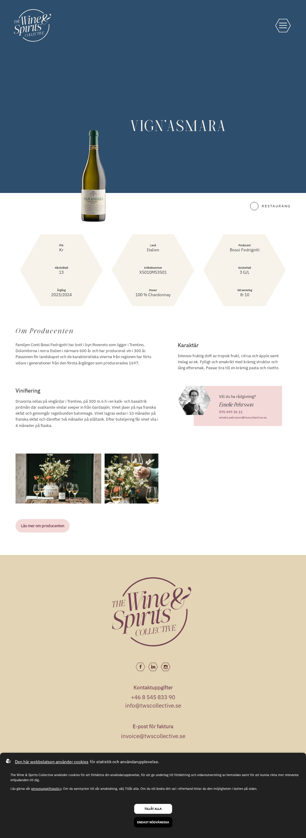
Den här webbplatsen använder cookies (51, 761)
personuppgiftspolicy (46, 789)
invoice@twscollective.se (153, 736)
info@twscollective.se (153, 705)
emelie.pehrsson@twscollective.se (243, 417)
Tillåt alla (153, 809)
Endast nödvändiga (153, 822)
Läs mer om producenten (42, 525)
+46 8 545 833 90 (153, 697)
